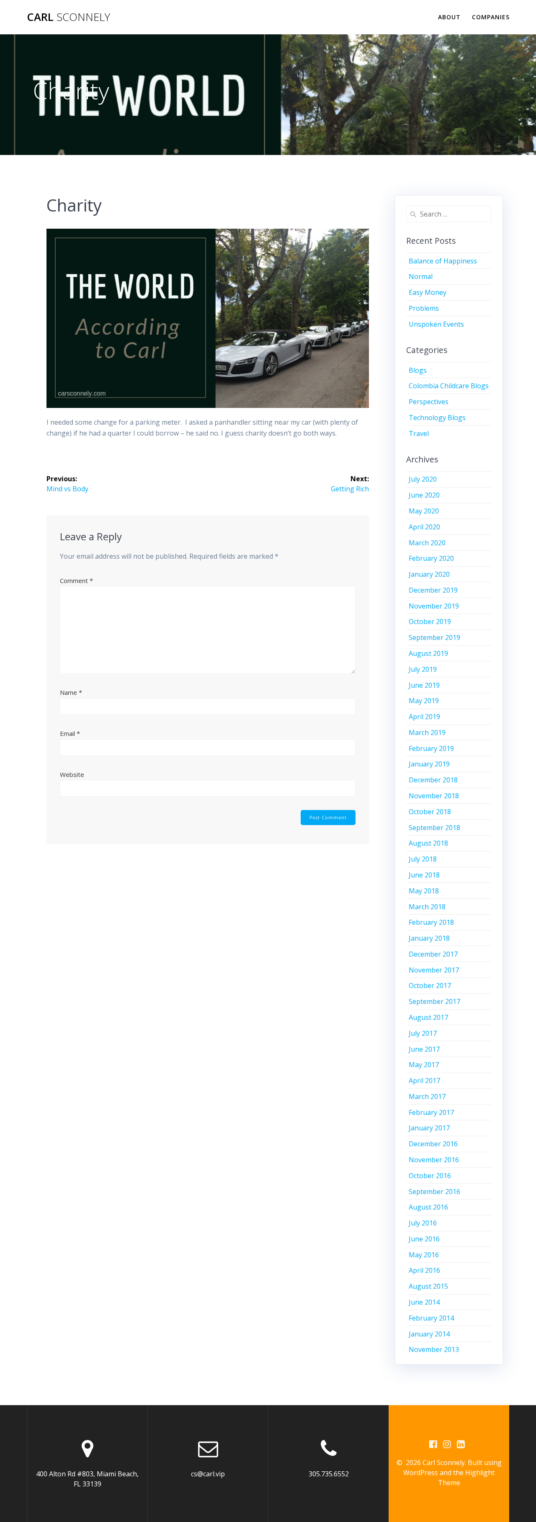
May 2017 (424, 1064)
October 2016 (430, 1175)
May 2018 (424, 890)
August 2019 (428, 653)
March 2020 (427, 542)
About (449, 17)
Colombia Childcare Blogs (449, 385)
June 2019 (424, 685)
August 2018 (428, 843)
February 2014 (431, 1318)
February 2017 (431, 1112)
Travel (419, 433)
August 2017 (428, 1017)
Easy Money (427, 292)
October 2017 (430, 985)
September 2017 (434, 1001)
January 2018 (429, 938)
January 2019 (429, 764)
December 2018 (433, 779)
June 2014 (424, 1302)
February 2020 (431, 558)
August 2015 (428, 1286)
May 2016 (424, 1254)
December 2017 (433, 954)
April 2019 (424, 716)
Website (72, 774)
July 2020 (423, 479)
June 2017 (424, 1049)
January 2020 (429, 574)
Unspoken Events (436, 324)
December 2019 (433, 590)
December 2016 (433, 1143)
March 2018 (427, 906)
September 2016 (434, 1191)
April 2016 (424, 1270)
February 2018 (431, 922)
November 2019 (434, 606)
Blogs (418, 370)
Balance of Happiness (443, 261)
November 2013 (434, 1349)
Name (71, 692)
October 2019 (430, 621)
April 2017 (424, 1080)
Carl (68, 17)
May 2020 (424, 511)
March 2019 (427, 732)
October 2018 (430, 811)
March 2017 (427, 1096)
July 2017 (423, 1033)
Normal (421, 276)
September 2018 (434, 827)
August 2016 (428, 1207)
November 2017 (434, 970)
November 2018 (434, 795)
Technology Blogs (437, 417)
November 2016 (434, 1159)
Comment (76, 580)
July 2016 (423, 1223)
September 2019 (434, 637)
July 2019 (423, 669)
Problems (424, 308)
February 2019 (431, 748)
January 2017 (429, 1127)
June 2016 (424, 1238)
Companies (491, 17)
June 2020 (424, 495)
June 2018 (424, 875)
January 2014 (429, 1334)
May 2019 (424, 700)
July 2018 (423, 859)
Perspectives (428, 401)
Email (70, 733)
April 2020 (424, 526)
